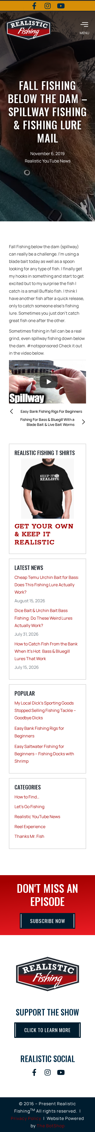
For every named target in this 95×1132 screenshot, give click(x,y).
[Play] (49, 381)
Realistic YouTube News (47, 161)
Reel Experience (30, 826)
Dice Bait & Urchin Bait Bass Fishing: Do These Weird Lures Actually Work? (43, 618)
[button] (84, 28)
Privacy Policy (26, 1118)
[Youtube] (60, 5)
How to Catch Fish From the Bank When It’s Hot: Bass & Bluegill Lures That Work (46, 651)
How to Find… (27, 797)
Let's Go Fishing (29, 806)
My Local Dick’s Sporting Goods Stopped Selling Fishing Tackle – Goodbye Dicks (45, 710)
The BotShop (51, 1126)
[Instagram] (47, 5)
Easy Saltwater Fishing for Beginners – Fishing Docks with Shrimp (44, 753)
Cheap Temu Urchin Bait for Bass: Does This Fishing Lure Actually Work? (47, 584)
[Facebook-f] (34, 5)
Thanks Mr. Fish (29, 836)
